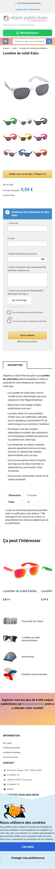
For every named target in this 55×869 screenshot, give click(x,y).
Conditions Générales (12, 752)
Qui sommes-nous (10, 757)
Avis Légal (7, 743)
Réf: (4, 185)
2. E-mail (11, 238)
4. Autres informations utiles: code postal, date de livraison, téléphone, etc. (26, 268)
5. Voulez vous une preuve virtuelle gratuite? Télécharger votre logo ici (25, 292)
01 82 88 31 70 (13, 775)
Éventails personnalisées (34, 674)
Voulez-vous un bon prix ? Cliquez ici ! (27, 174)
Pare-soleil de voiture (32, 621)
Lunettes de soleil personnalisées (33, 48)
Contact (10, 789)
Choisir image (21, 300)
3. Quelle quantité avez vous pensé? (22, 254)
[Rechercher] (49, 41)
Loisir (14, 48)
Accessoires (28, 656)
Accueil (6, 48)
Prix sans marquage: (11, 190)
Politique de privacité (11, 748)
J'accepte (27, 846)
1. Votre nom (12, 223)
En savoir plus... (9, 195)
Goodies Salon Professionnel (28, 9)
